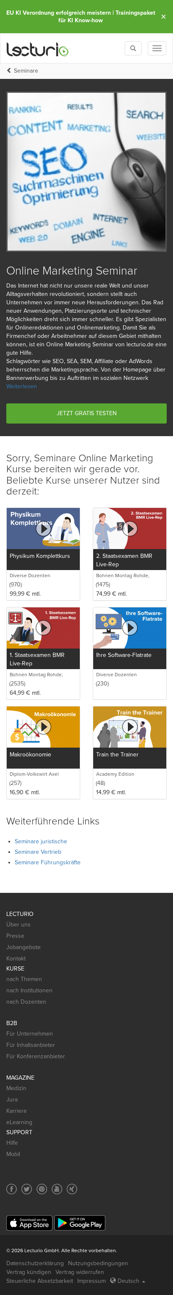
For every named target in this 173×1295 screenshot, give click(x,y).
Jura (12, 1099)
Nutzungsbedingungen (98, 1263)
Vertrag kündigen (28, 1272)
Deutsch (128, 1281)
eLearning (19, 1122)
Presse (15, 935)
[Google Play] (79, 1223)
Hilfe (12, 1142)
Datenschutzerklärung (35, 1263)
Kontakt (16, 958)
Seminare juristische (41, 841)
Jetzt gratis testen (87, 413)
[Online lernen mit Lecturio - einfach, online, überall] (38, 48)
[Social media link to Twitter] (26, 1189)
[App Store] (29, 1223)
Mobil (13, 1154)
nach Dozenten (26, 1001)
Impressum (91, 1281)
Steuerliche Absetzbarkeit (39, 1281)
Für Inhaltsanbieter (30, 1045)
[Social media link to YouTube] (57, 1189)
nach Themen (24, 979)
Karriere (16, 1110)
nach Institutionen (29, 990)
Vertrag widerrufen (79, 1272)
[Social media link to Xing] (72, 1189)
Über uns (18, 924)
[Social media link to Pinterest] (42, 1189)
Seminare (26, 70)
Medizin (16, 1088)
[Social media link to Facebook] (11, 1189)
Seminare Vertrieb (38, 851)
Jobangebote (23, 947)
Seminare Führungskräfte (48, 862)
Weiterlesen (21, 386)
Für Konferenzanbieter (35, 1056)
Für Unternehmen (29, 1033)
